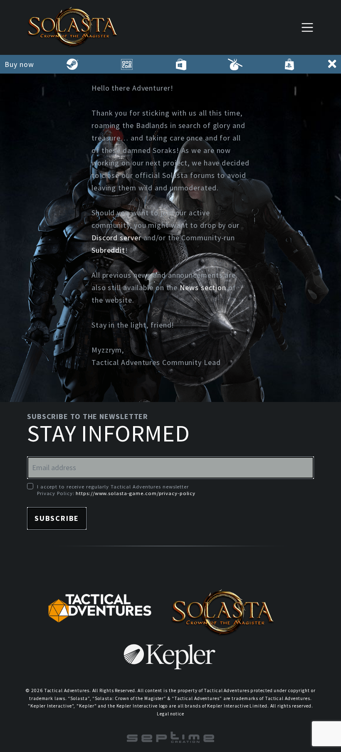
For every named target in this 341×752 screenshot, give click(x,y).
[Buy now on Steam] (72, 64)
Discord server (116, 237)
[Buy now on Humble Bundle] (235, 64)
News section (203, 287)
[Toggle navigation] (307, 27)
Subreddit (108, 250)
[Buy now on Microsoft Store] (181, 64)
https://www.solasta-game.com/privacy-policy (135, 493)
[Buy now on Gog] (126, 64)
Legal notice (170, 714)
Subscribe (57, 518)
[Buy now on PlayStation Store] (289, 64)
